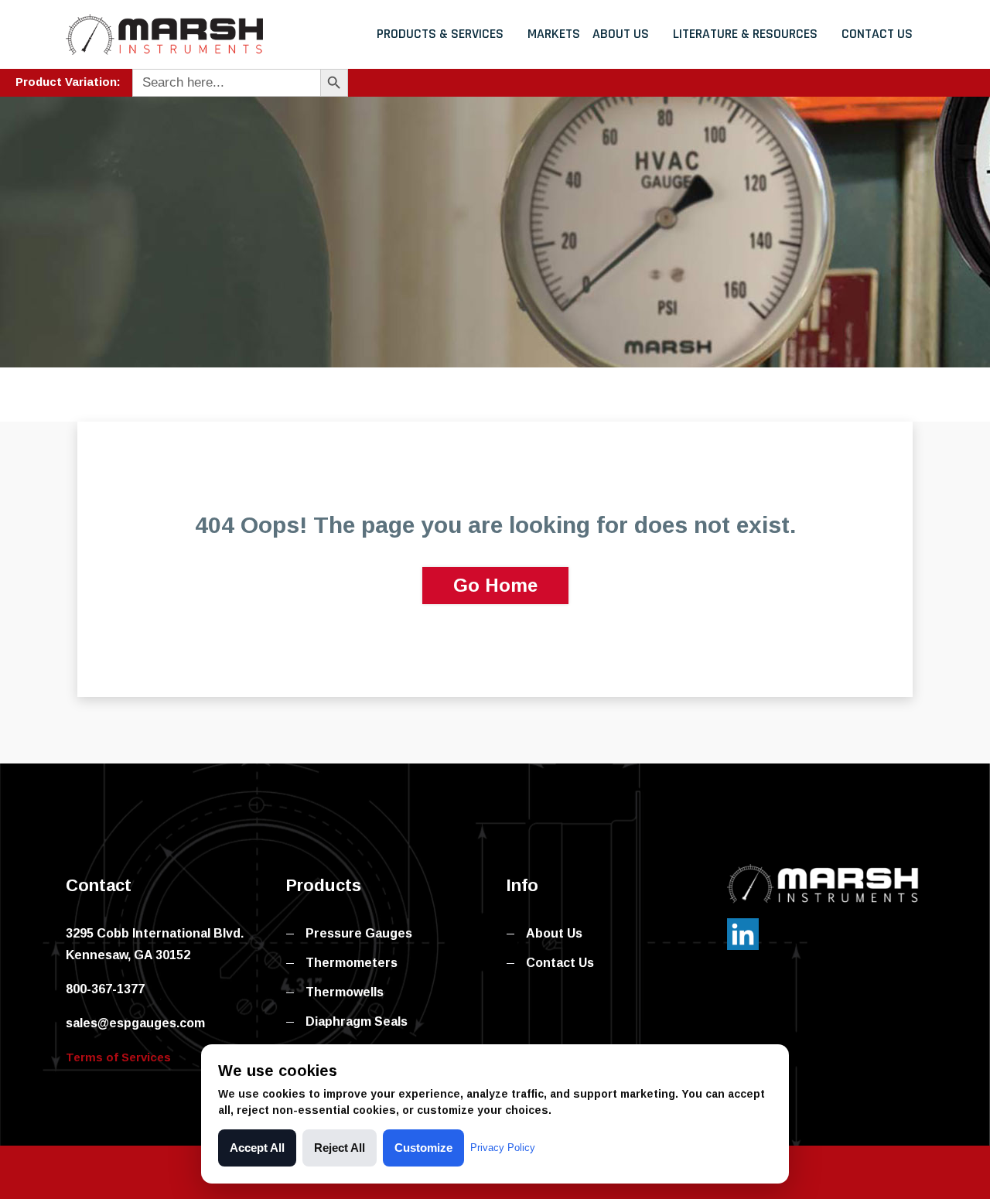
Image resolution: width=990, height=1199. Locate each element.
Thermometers (352, 962)
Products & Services (440, 34)
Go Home (495, 585)
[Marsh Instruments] (164, 34)
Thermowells (345, 992)
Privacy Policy (502, 1147)
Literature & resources (745, 34)
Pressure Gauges (359, 933)
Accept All (257, 1147)
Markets (553, 34)
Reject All (339, 1147)
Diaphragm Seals (357, 1021)
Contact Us (877, 34)
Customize (423, 1147)
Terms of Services (118, 1057)
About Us (620, 34)
